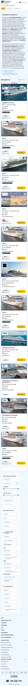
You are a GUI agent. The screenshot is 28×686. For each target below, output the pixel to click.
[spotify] (25, 672)
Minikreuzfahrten (5, 649)
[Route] (24, 98)
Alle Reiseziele (4, 666)
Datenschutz (4, 625)
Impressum (3, 622)
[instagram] (10, 672)
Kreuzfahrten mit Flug (6, 657)
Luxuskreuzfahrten (5, 654)
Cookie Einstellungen (6, 637)
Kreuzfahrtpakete (5, 668)
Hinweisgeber (4, 632)
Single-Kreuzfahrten (5, 642)
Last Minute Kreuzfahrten (7, 647)
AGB (2, 617)
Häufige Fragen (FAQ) (6, 620)
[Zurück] (14, 468)
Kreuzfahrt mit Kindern (6, 645)
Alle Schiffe (3, 664)
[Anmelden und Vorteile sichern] (24, 2)
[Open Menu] (26, 2)
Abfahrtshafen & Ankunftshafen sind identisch (11, 571)
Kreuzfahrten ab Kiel (8, 72)
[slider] (4, 489)
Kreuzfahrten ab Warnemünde (10, 73)
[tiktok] (17, 672)
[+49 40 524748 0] (22, 2)
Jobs (2, 627)
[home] (1, 5)
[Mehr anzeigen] (25, 640)
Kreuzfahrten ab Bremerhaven (10, 74)
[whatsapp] (6, 672)
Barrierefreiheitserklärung (7, 635)
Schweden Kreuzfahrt (7, 68)
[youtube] (14, 672)
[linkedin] (21, 672)
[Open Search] (17, 2)
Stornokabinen (4, 652)
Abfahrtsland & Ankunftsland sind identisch (11, 558)
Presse (2, 630)
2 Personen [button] (7, 479)
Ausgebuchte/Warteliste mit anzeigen (11, 610)
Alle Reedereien (4, 661)
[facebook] (2, 672)
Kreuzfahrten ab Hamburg (9, 70)
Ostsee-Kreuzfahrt (17, 66)
